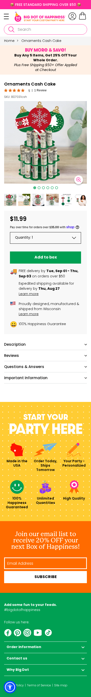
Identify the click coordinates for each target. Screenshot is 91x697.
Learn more (29, 293)
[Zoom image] (78, 179)
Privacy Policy (14, 685)
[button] (10, 200)
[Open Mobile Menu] (9, 16)
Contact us (17, 658)
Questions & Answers (24, 366)
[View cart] (82, 18)
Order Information (24, 647)
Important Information (26, 377)
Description (15, 344)
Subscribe (45, 577)
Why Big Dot (18, 670)
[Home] (40, 17)
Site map (60, 685)
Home (9, 40)
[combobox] (45, 29)
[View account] (72, 16)
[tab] (34, 187)
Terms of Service (39, 685)
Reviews (11, 355)
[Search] (11, 29)
